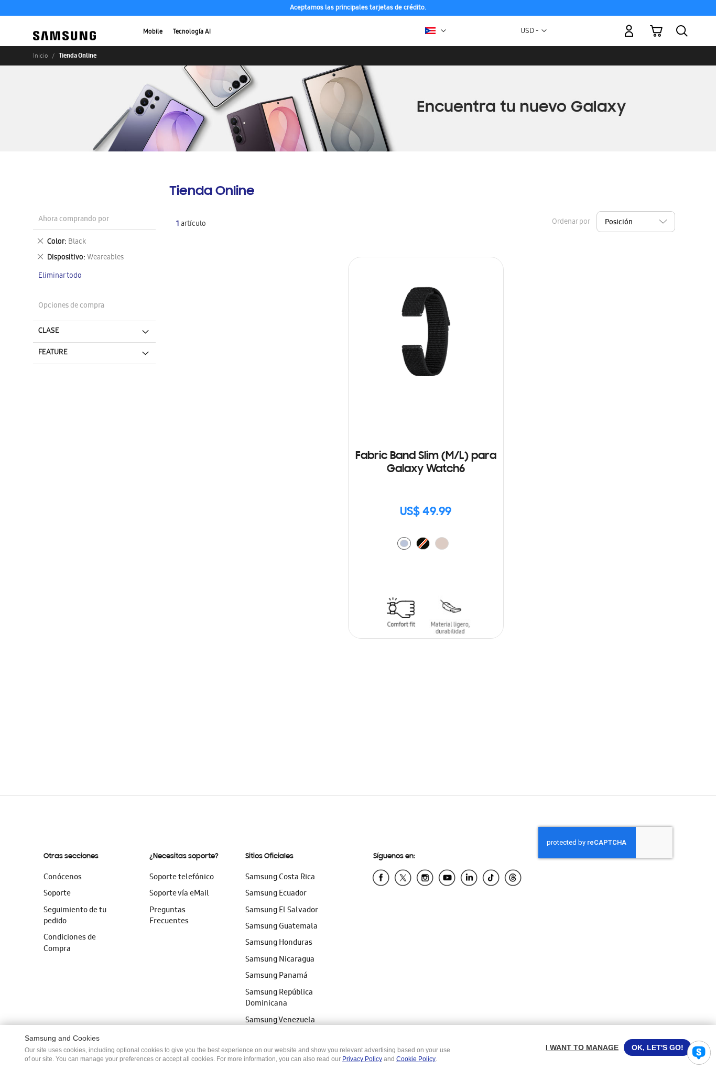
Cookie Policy (416, 1059)
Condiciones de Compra (70, 943)
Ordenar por (571, 222)
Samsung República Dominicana (279, 998)
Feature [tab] (53, 352)
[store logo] (64, 24)
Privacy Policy (362, 1059)
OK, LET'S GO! (658, 1047)
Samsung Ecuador (276, 894)
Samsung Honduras (278, 943)
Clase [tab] (48, 331)
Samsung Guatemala (281, 927)
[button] (443, 31)
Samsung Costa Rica (280, 877)
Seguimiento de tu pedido (75, 916)
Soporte (57, 894)
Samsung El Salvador (281, 910)
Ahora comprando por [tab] (73, 220)
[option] (404, 543)
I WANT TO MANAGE (582, 1047)
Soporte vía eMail (179, 894)
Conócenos (63, 877)
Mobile (152, 32)
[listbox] (425, 544)
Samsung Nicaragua (279, 960)
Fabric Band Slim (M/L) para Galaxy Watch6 (425, 463)
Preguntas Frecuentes (169, 916)
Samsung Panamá (276, 976)
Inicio (40, 55)
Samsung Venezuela (280, 1020)
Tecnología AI (192, 32)
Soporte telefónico (181, 877)
